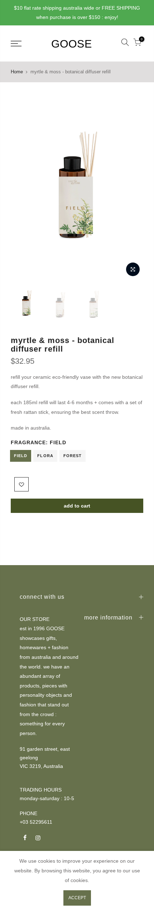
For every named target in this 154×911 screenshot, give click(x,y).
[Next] (133, 184)
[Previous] (21, 184)
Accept (77, 897)
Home (17, 71)
